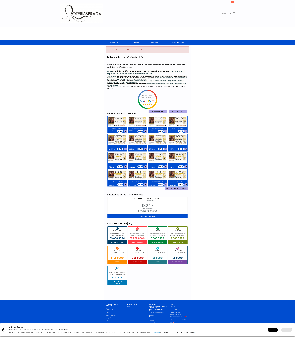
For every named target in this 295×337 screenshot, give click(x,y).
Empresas (108, 314)
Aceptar (272, 330)
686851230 (152, 315)
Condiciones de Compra (175, 312)
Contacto (108, 312)
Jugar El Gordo (137, 242)
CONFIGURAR (156, 332)
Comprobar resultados (147, 216)
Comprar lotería (109, 309)
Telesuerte (172, 306)
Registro (108, 320)
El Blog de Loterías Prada (111, 315)
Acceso (225, 13)
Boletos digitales (109, 317)
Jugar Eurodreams (177, 262)
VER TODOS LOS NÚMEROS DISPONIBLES (176, 188)
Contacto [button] (136, 43)
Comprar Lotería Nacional (117, 282)
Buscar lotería (158, 111)
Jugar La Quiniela (137, 262)
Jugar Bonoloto (178, 242)
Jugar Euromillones (117, 242)
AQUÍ (195, 332)
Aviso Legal (172, 308)
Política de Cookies (174, 311)
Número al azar (178, 111)
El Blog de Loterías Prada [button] (177, 43)
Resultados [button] (154, 43)
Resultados (108, 311)
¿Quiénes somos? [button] (115, 43)
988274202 (152, 311)
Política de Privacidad (175, 309)
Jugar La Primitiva (157, 242)
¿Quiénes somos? (110, 308)
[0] (231, 13)
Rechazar (286, 330)
